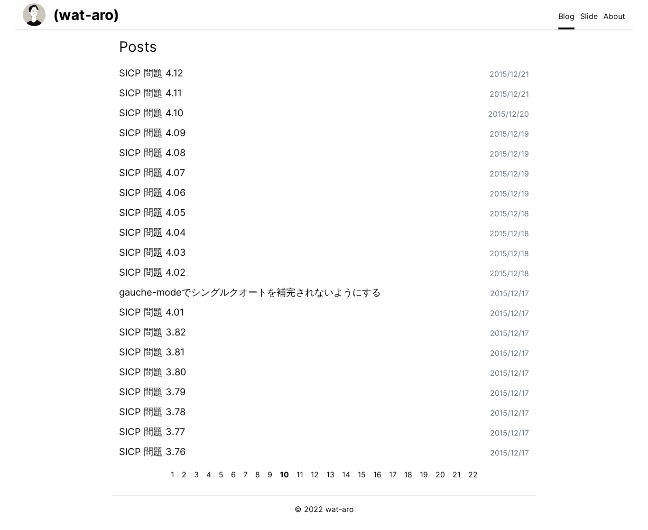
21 (457, 474)
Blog (566, 16)
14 (346, 474)
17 (393, 474)
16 (377, 474)
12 (315, 474)
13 (330, 474)
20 (440, 474)
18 (408, 474)
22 (473, 474)
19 (424, 474)
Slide (589, 16)
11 (299, 474)
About (614, 16)
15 (362, 474)
